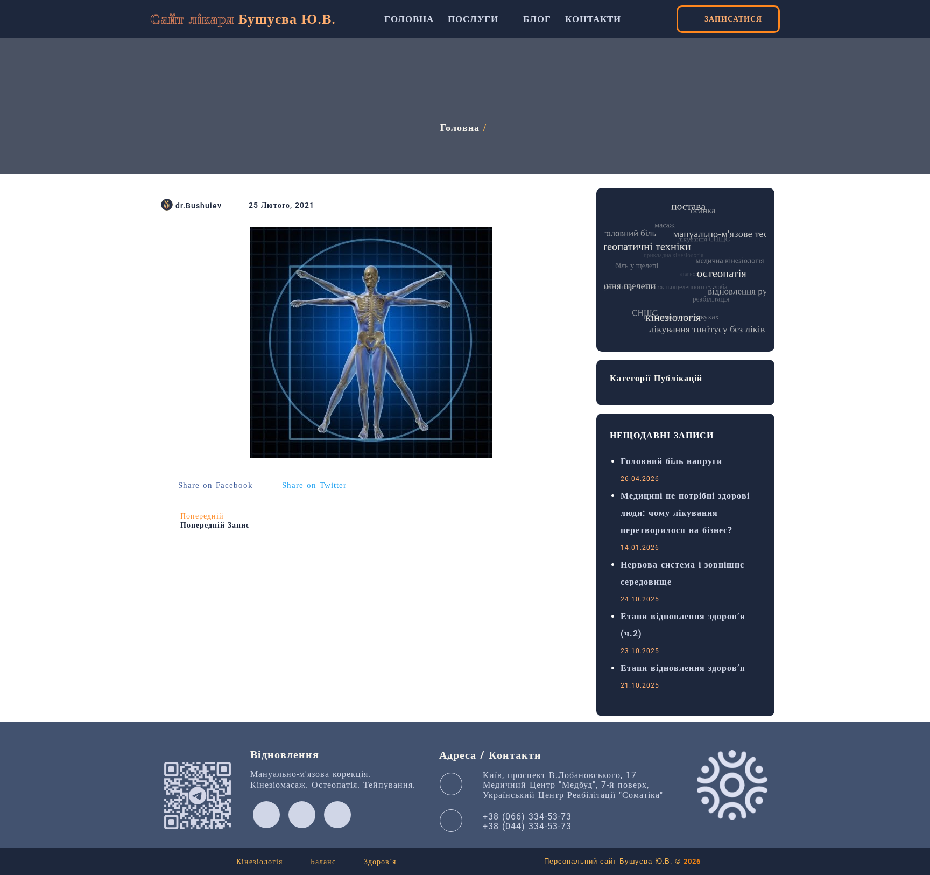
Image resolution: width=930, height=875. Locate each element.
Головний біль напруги (671, 461)
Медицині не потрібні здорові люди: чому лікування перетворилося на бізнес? (685, 513)
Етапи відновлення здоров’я (683, 668)
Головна (460, 127)
